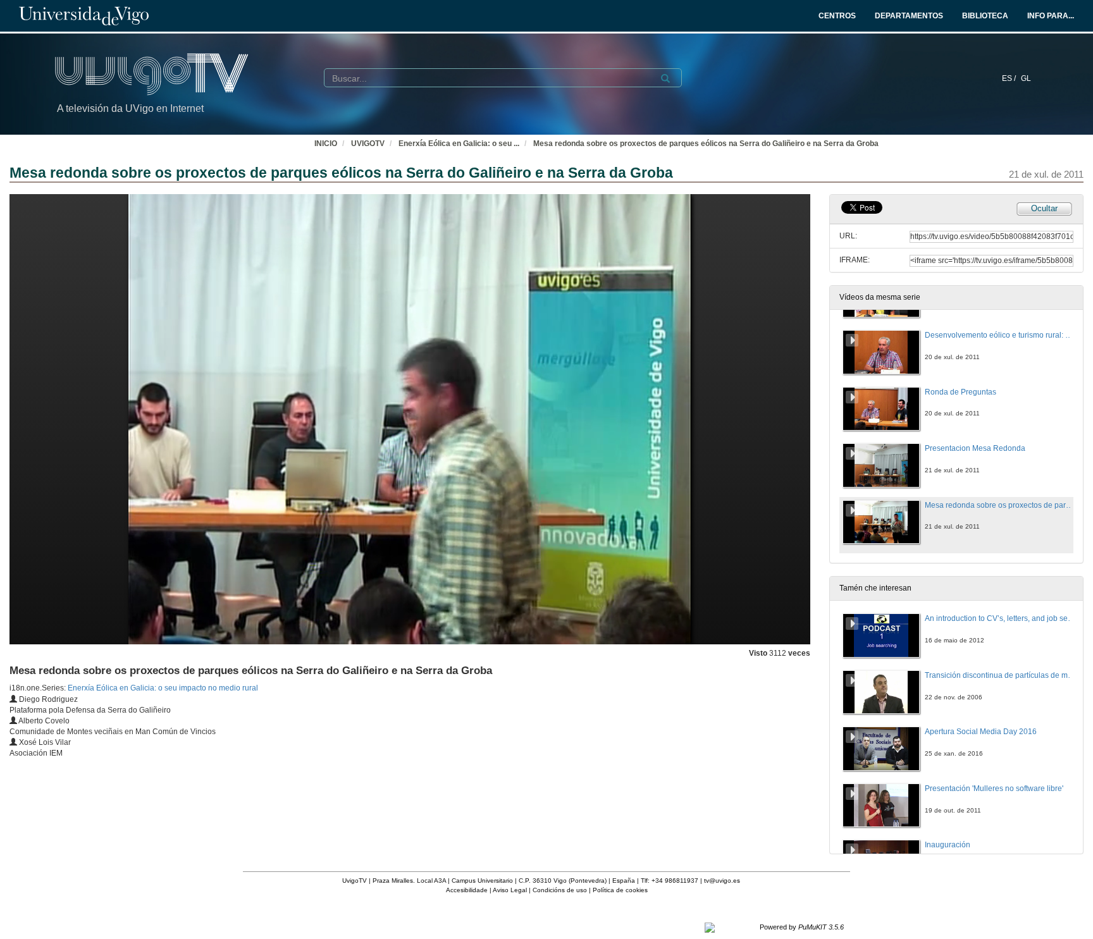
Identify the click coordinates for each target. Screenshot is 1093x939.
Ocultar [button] (1044, 208)
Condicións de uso (560, 890)
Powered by (802, 927)
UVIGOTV (368, 143)
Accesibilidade (467, 890)
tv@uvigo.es (722, 880)
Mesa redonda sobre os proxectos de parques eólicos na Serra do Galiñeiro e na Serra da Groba (706, 143)
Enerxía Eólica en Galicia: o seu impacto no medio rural (163, 688)
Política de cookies (620, 890)
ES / (1010, 78)
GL (1026, 78)
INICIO (325, 143)
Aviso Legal (510, 890)
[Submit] (665, 78)
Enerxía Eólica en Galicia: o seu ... (458, 143)
